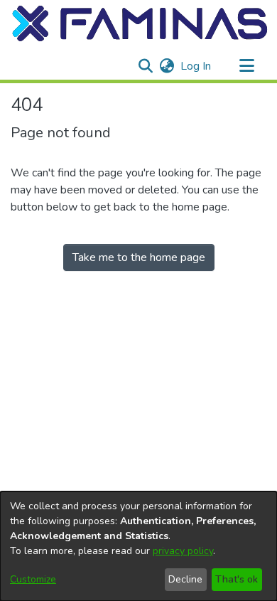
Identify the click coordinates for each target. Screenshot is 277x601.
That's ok (236, 579)
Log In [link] (196, 66)
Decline (185, 579)
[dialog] (138, 546)
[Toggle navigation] (246, 66)
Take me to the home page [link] (138, 257)
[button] (141, 23)
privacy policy (183, 551)
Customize (33, 579)
